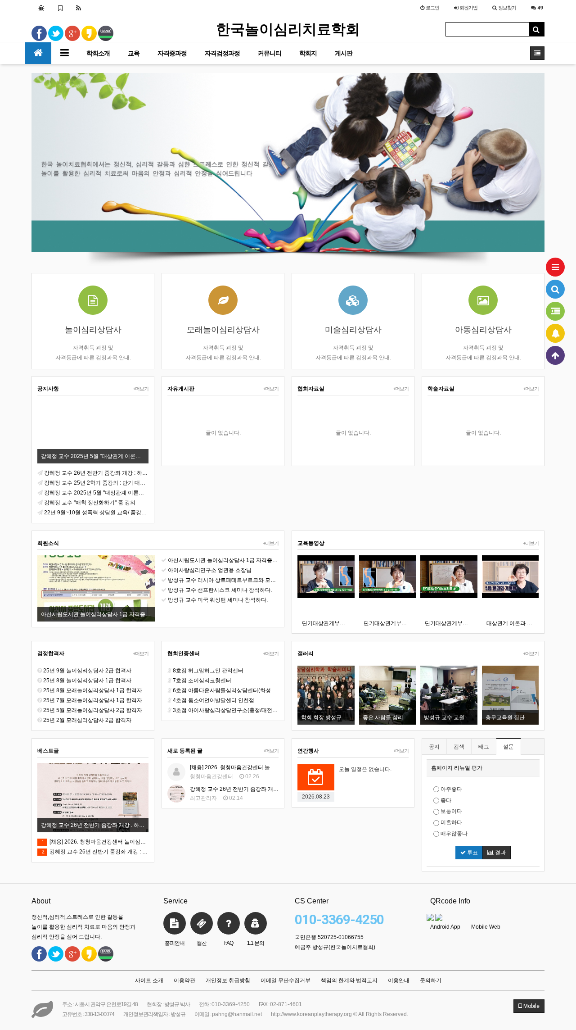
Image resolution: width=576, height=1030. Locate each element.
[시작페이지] (41, 7)
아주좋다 (450, 789)
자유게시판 (180, 389)
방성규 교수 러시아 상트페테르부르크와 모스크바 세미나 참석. (223, 580)
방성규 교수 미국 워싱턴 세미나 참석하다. (218, 600)
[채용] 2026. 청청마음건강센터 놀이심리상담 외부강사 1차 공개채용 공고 (94, 842)
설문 (508, 747)
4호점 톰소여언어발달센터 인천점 (213, 700)
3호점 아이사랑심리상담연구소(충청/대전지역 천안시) (226, 710)
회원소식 (48, 543)
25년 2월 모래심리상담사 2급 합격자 (87, 720)
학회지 (308, 53)
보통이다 (450, 811)
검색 (459, 747)
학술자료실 (441, 389)
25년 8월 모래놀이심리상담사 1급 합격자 (92, 690)
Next (537, 163)
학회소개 (98, 53)
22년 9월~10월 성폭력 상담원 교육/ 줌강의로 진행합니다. (96, 512)
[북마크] (60, 7)
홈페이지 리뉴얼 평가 (456, 768)
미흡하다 (450, 822)
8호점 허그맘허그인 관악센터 (208, 670)
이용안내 (399, 980)
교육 (134, 53)
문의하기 (430, 980)
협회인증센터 (183, 653)
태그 (483, 747)
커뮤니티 (269, 53)
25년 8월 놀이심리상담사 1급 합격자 (87, 680)
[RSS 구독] (78, 7)
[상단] (555, 355)
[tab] (483, 768)
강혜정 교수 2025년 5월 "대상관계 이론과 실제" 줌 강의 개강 (96, 493)
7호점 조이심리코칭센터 (202, 680)
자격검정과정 (222, 53)
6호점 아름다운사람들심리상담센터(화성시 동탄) (226, 690)
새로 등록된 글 (184, 751)
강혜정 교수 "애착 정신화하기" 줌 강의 (89, 502)
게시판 (343, 53)
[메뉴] (555, 267)
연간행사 (308, 751)
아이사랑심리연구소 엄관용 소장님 (210, 570)
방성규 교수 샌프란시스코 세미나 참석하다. (220, 590)
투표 (472, 852)
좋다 (445, 800)
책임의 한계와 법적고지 (349, 980)
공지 (434, 747)
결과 (500, 852)
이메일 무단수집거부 (285, 980)
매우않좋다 (453, 833)
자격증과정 (172, 53)
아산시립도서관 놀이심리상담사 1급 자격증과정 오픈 (223, 560)
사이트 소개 (149, 980)
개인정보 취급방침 (228, 980)
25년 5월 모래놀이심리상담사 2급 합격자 (92, 710)
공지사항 (48, 389)
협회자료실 (310, 389)
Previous (38, 163)
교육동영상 (310, 543)
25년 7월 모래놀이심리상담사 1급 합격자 (92, 700)
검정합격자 (50, 653)
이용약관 (184, 980)
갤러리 (305, 653)
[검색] (555, 289)
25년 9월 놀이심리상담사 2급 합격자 (87, 670)
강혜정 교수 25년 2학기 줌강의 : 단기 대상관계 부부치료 (96, 483)
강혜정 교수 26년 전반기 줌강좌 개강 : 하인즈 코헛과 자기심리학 (96, 473)
